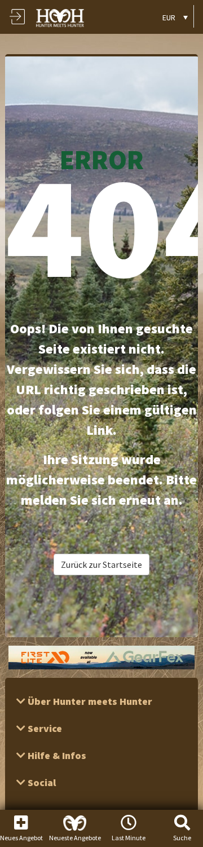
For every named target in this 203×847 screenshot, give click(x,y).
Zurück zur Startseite (101, 564)
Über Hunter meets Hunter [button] (88, 701)
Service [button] (43, 728)
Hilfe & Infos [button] (55, 755)
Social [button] (40, 782)
